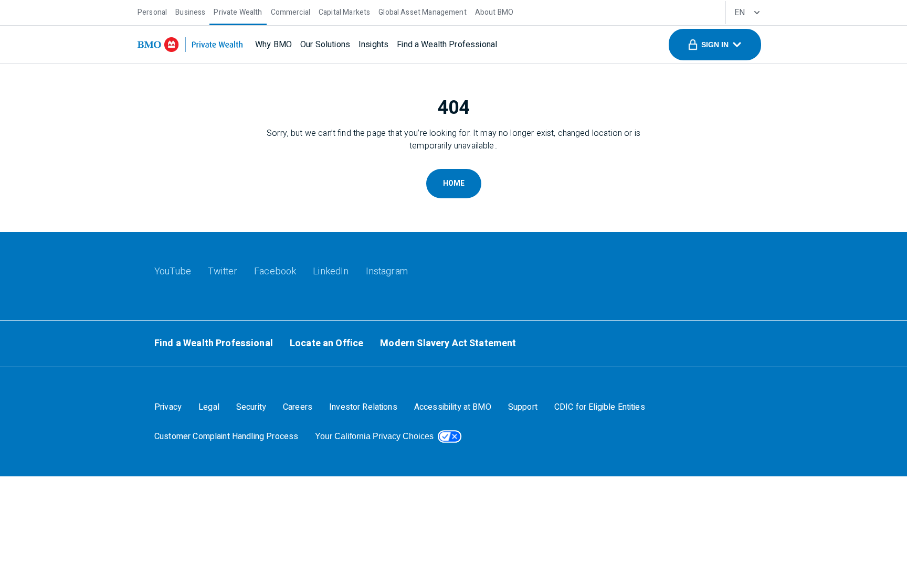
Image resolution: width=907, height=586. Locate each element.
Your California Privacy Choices (374, 436)
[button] (715, 44)
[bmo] (190, 44)
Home (454, 183)
